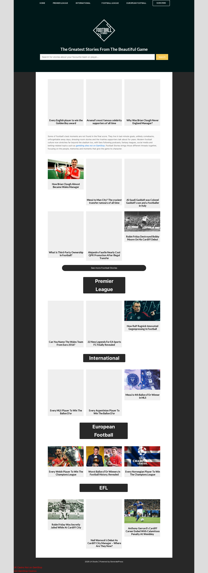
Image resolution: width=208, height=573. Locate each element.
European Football (136, 3)
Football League (110, 3)
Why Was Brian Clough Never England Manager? (143, 122)
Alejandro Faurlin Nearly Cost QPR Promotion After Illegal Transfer (104, 255)
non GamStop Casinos (25, 571)
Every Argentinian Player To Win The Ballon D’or (104, 412)
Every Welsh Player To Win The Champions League (66, 473)
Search (162, 57)
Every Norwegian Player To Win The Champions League (142, 473)
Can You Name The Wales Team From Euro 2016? (66, 343)
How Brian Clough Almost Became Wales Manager (66, 185)
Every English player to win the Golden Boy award (66, 122)
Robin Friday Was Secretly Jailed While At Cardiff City (66, 526)
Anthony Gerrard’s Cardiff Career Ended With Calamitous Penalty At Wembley (143, 531)
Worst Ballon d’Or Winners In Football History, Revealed (104, 473)
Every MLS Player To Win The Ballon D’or (66, 412)
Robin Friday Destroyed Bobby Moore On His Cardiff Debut (142, 238)
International (83, 3)
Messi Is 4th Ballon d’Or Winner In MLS (143, 396)
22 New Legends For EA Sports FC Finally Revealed (104, 343)
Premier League (60, 3)
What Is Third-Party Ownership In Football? (66, 254)
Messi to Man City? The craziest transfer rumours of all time (104, 201)
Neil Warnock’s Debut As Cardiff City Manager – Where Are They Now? (104, 543)
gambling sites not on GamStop (90, 145)
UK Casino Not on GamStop (28, 567)
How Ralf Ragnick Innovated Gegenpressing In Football (142, 327)
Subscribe (161, 3)
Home (42, 3)
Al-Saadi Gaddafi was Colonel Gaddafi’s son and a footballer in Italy (142, 202)
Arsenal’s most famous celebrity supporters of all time (104, 122)
